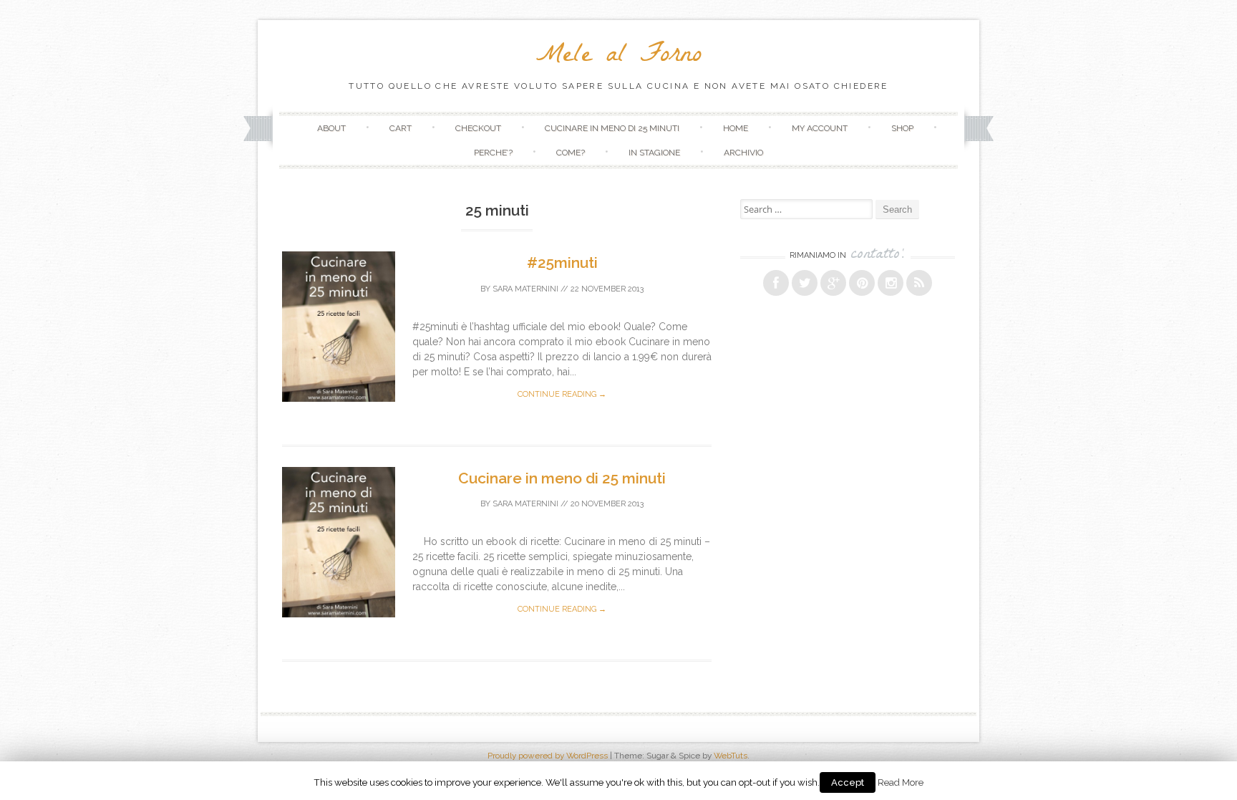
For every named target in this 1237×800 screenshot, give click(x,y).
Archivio (743, 153)
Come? (570, 153)
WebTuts (730, 756)
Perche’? (493, 153)
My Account (820, 128)
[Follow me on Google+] (833, 283)
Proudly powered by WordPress (547, 756)
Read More (900, 782)
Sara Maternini (525, 289)
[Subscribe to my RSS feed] (919, 283)
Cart (400, 128)
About (331, 128)
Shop (902, 128)
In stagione (654, 153)
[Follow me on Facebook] (776, 283)
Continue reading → (562, 394)
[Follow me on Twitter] (805, 283)
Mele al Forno (619, 56)
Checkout (478, 128)
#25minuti (562, 262)
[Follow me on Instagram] (890, 283)
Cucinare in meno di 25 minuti (612, 128)
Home (735, 128)
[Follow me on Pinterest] (862, 283)
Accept (847, 782)
